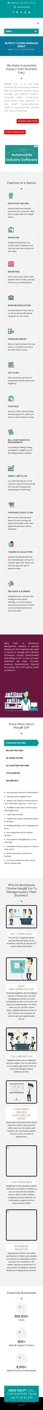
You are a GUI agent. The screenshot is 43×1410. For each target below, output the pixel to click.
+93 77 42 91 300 (29, 3)
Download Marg (23, 7)
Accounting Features (17, 765)
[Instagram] (21, 12)
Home (10, 49)
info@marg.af (15, 3)
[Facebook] (13, 12)
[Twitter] (17, 12)
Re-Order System (14, 758)
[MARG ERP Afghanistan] (21, 23)
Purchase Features (16, 743)
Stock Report (13, 773)
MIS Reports (12, 780)
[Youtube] (29, 12)
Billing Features (14, 750)
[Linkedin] (25, 12)
